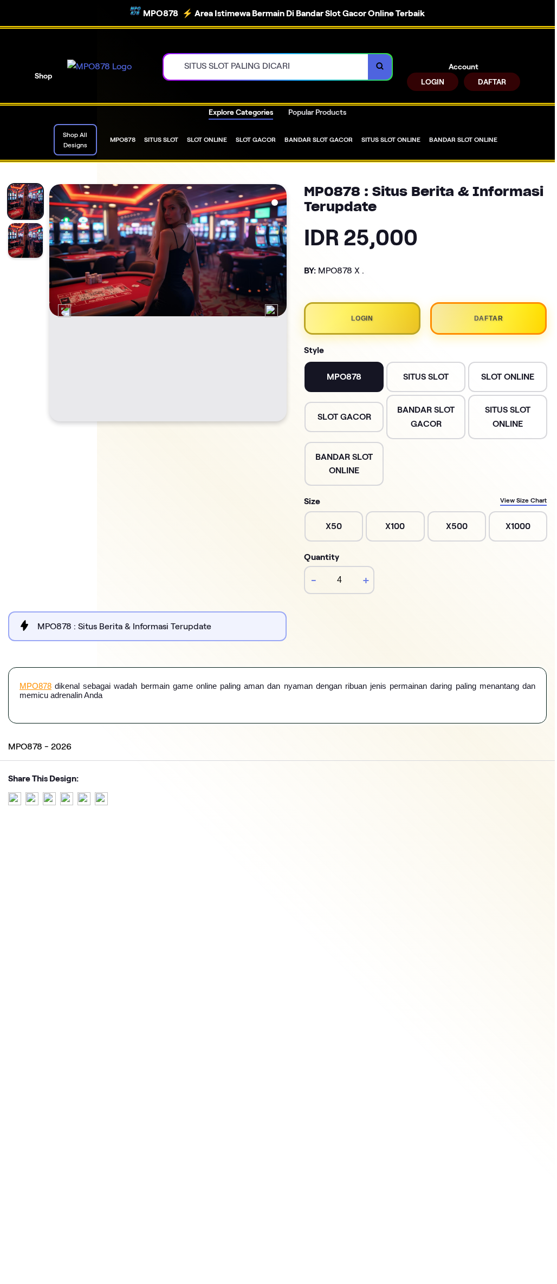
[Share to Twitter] (14, 802)
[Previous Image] (64, 311)
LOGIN (432, 81)
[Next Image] (271, 311)
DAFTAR (492, 81)
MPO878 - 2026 (40, 746)
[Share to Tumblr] (101, 802)
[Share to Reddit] (83, 802)
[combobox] (266, 67)
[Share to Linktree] (49, 802)
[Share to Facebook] (31, 802)
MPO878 (35, 685)
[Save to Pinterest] (66, 802)
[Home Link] (99, 67)
